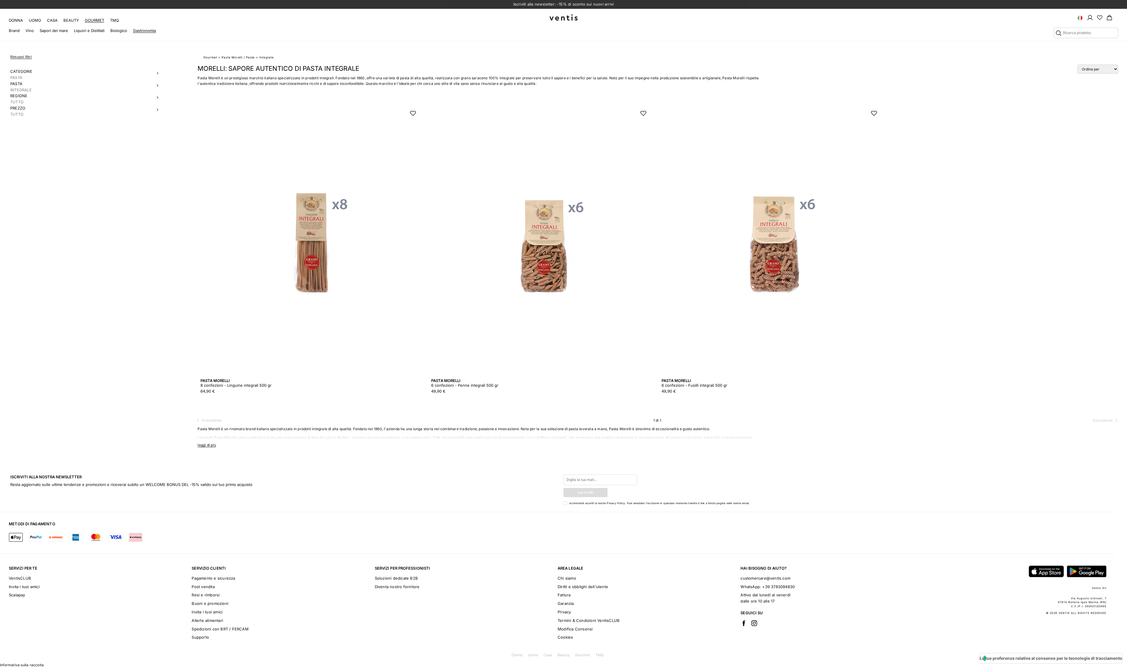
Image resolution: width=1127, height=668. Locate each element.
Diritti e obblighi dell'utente (583, 586)
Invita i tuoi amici (24, 586)
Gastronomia (144, 30)
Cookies (565, 637)
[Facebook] (743, 623)
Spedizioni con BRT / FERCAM (220, 629)
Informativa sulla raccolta (22, 665)
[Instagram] (754, 623)
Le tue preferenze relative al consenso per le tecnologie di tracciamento (1051, 658)
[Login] (1090, 17)
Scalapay (17, 595)
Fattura (564, 595)
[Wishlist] (1099, 17)
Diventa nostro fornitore (397, 586)
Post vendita (203, 586)
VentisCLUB (20, 578)
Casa (52, 20)
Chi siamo (567, 578)
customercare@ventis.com (765, 578)
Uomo (35, 20)
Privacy (564, 612)
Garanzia (566, 603)
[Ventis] (563, 17)
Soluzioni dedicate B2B (396, 578)
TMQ (114, 20)
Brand (14, 30)
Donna (16, 20)
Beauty (71, 20)
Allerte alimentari (207, 620)
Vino (30, 30)
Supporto (200, 637)
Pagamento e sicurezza (213, 578)
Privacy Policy (616, 503)
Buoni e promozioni (210, 603)
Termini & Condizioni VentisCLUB (589, 620)
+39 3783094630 (778, 586)
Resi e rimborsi (206, 595)
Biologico (118, 30)
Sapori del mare (54, 30)
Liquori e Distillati (89, 30)
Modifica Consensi (575, 629)
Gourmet (94, 20)
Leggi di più (207, 445)
